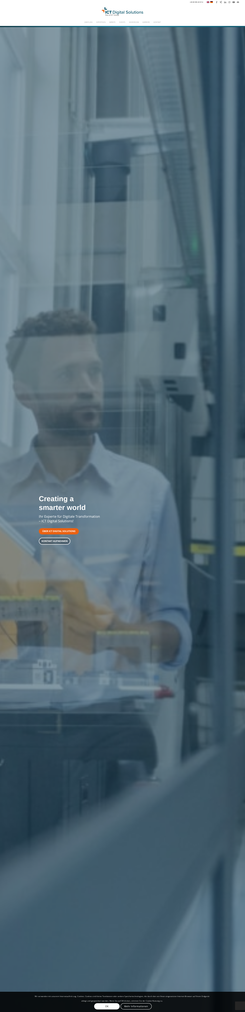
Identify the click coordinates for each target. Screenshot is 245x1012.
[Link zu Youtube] (234, 2)
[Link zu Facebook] (217, 2)
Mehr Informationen (136, 1006)
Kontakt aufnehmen (55, 541)
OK (107, 1006)
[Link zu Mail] (238, 2)
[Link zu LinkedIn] (225, 2)
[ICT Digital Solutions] (122, 11)
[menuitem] (88, 22)
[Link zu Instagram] (229, 2)
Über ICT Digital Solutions (58, 531)
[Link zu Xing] (221, 2)
